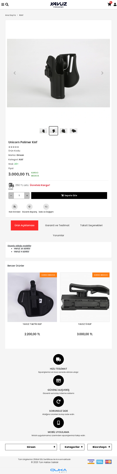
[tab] (24, 225)
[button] (14, 73)
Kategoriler (72, 447)
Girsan (31, 447)
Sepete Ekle (70, 195)
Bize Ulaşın (100, 447)
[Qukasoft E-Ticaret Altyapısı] (58, 471)
